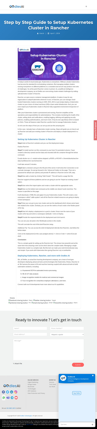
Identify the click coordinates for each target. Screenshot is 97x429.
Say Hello (76, 393)
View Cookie (29, 424)
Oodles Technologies (26, 416)
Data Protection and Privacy (36, 393)
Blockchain (31, 386)
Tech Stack (52, 384)
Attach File (18, 363)
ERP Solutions (32, 391)
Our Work (52, 386)
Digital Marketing (33, 382)
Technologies (32, 389)
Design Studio (32, 384)
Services (51, 382)
